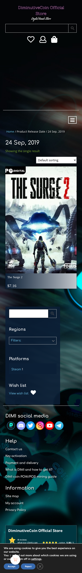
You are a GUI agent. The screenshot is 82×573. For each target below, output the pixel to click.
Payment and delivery (21, 463)
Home (10, 131)
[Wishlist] (31, 41)
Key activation (16, 456)
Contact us (13, 449)
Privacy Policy (15, 510)
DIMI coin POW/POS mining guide (31, 476)
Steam (16, 369)
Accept (11, 566)
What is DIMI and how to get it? (28, 469)
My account (14, 503)
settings (36, 559)
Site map (12, 496)
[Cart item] (55, 41)
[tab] (72, 120)
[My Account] (42, 41)
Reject (28, 566)
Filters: (16, 340)
